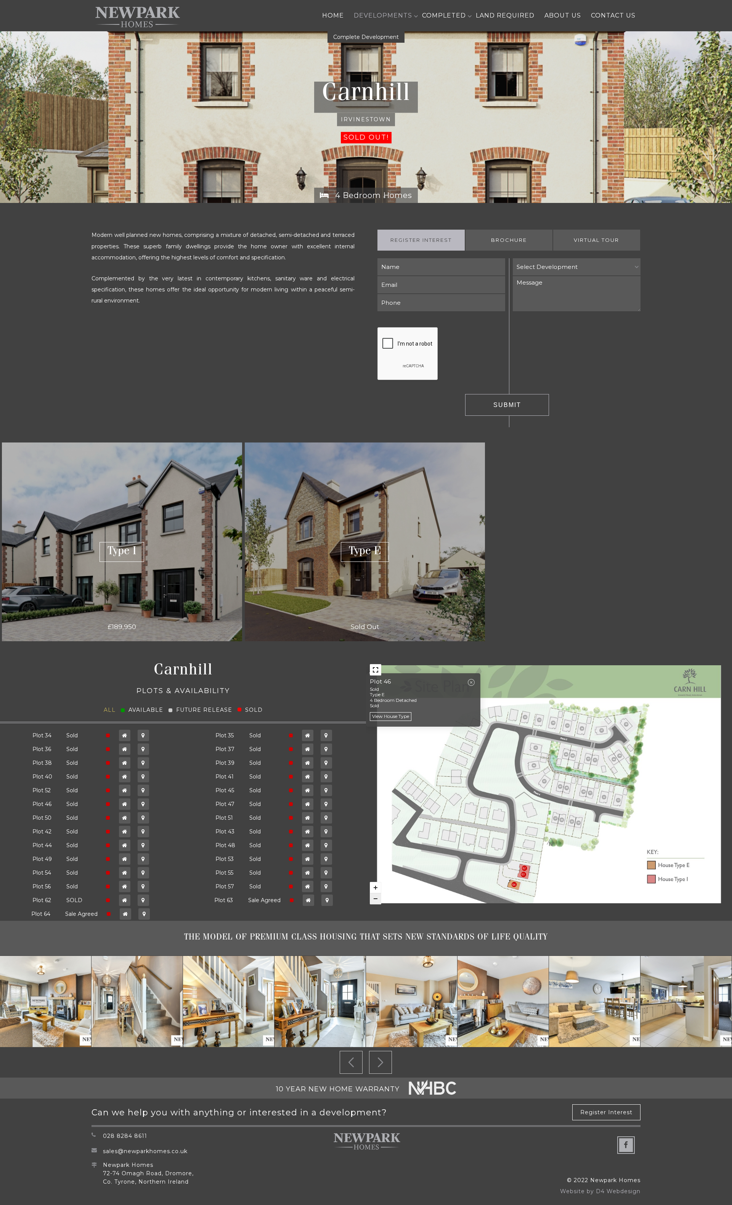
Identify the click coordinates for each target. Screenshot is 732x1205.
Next (380, 1062)
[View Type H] (307, 749)
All (110, 709)
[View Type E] (124, 735)
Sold (254, 709)
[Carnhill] (45, 1001)
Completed (444, 15)
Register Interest (421, 240)
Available (145, 709)
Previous (351, 1062)
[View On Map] (143, 735)
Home (333, 15)
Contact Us (613, 15)
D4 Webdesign (618, 1191)
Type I (122, 552)
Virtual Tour (596, 240)
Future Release (204, 709)
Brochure (509, 240)
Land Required (505, 15)
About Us (562, 15)
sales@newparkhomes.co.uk (145, 1151)
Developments (383, 15)
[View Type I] (124, 872)
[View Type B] (307, 763)
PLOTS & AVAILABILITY (183, 691)
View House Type (390, 716)
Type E (365, 552)
